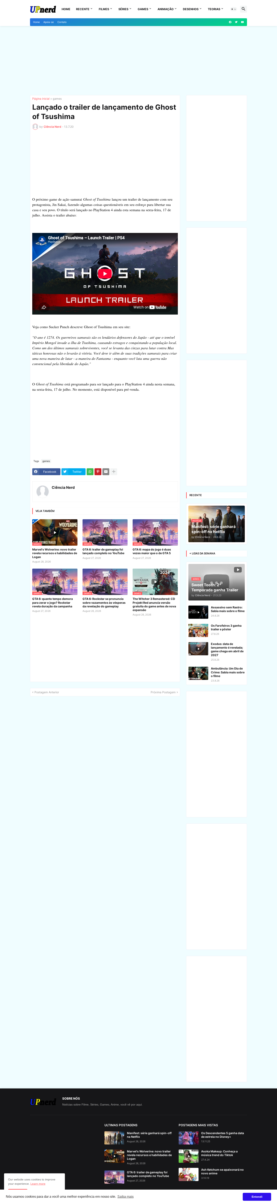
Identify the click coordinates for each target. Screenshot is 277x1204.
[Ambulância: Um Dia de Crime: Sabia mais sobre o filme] (198, 673)
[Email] (105, 471)
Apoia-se (48, 22)
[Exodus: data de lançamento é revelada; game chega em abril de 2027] (198, 648)
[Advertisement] (138, 60)
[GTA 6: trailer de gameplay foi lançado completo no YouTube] (114, 1177)
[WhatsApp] (90, 471)
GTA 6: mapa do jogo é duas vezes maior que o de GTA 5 (152, 551)
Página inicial (40, 98)
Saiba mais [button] (125, 1196)
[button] (233, 9)
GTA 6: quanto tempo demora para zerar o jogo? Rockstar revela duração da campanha (52, 602)
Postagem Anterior (46, 692)
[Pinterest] (97, 471)
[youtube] (242, 22)
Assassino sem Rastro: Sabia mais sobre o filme (228, 609)
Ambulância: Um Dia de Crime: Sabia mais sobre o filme (228, 672)
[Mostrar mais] (113, 471)
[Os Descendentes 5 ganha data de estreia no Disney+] (189, 1138)
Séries (123, 9)
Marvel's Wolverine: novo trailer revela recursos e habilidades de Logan (54, 553)
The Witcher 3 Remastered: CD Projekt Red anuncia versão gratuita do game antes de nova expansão (154, 604)
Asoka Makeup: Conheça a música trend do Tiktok (219, 1153)
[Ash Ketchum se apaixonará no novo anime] (189, 1174)
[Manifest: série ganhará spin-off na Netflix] (114, 1138)
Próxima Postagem (163, 692)
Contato (62, 22)
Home (66, 9)
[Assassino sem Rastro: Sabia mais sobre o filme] (198, 612)
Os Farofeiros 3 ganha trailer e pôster (226, 627)
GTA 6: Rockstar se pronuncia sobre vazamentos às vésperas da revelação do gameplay (104, 602)
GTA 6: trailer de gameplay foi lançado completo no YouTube (103, 551)
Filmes (104, 9)
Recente (82, 9)
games (57, 98)
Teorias (214, 9)
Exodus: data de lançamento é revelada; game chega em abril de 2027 (227, 649)
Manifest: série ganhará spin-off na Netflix (149, 1134)
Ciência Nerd (63, 487)
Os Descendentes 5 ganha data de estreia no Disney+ (222, 1134)
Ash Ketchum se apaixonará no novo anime (222, 1171)
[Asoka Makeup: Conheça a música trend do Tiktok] (189, 1156)
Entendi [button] (257, 1196)
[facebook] (230, 22)
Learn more (37, 1183)
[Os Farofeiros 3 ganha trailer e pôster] (198, 630)
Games (143, 9)
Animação (166, 9)
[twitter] (236, 22)
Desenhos (191, 9)
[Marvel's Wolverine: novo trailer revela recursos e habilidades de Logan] (114, 1156)
